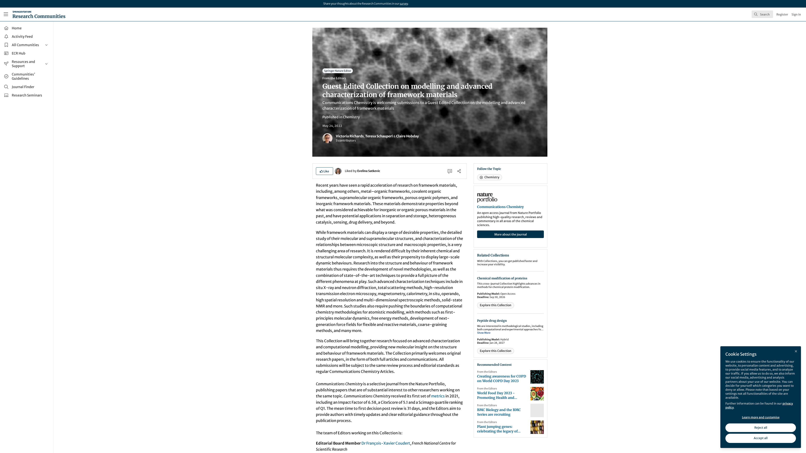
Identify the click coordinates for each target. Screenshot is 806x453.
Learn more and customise (761, 417)
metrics (438, 396)
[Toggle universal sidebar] (6, 14)
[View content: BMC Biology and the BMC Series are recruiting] (537, 410)
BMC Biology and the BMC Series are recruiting (499, 412)
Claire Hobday (407, 136)
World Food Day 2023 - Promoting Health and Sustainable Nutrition (496, 395)
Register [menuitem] (782, 14)
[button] (324, 171)
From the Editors (334, 78)
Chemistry (351, 117)
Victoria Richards (350, 136)
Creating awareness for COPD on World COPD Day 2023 (501, 378)
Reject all (760, 428)
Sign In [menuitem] (796, 14)
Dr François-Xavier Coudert (385, 443)
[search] (762, 14)
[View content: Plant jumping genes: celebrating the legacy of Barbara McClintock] (537, 427)
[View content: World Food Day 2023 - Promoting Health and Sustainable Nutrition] (537, 393)
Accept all (761, 438)
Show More (484, 332)
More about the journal (510, 234)
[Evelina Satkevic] (338, 171)
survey (404, 3)
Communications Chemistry (500, 207)
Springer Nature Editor (337, 70)
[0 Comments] (450, 171)
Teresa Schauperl (379, 136)
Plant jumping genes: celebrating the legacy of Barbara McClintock (497, 428)
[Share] (459, 171)
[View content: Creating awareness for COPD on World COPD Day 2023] (537, 377)
